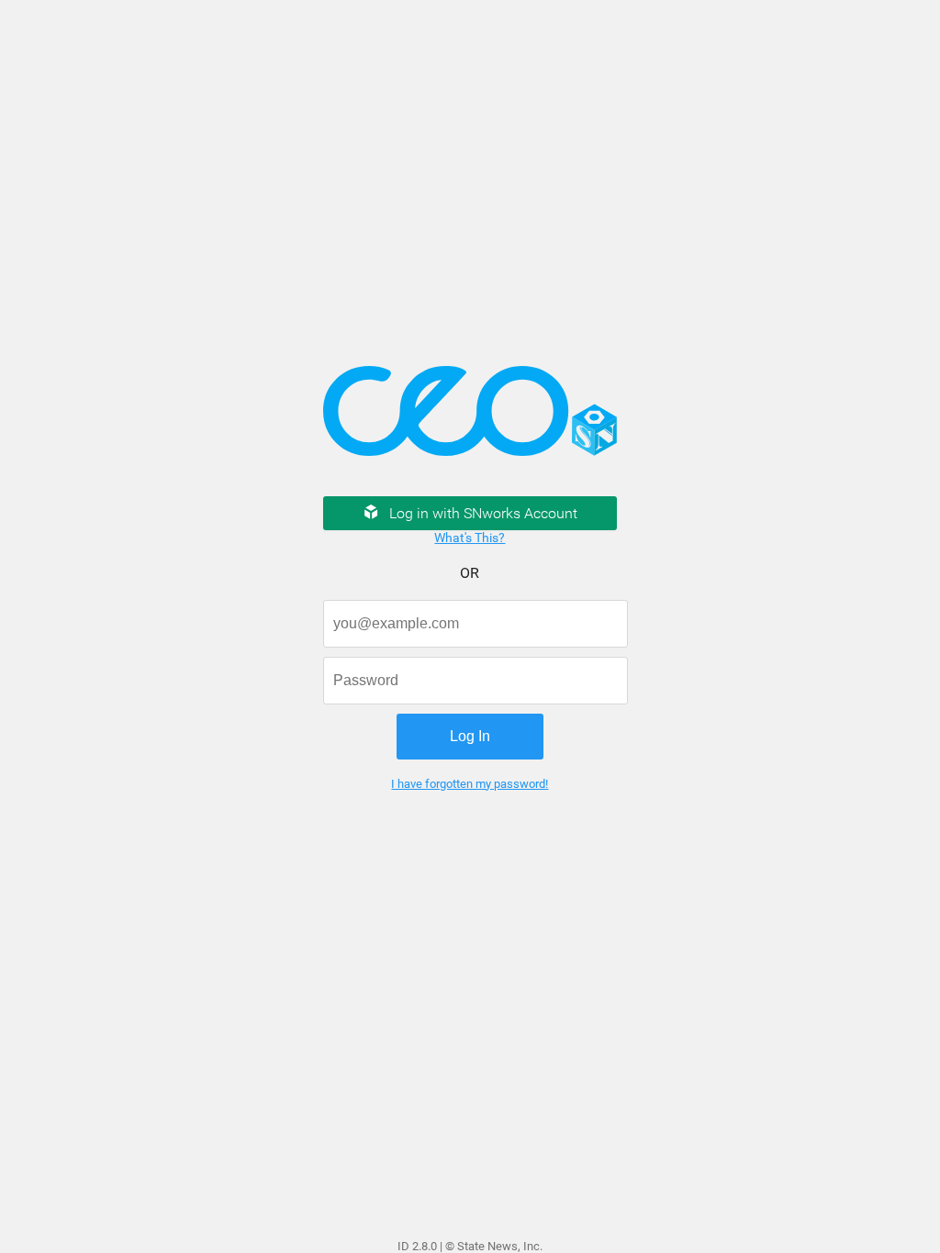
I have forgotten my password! (469, 784)
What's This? (469, 538)
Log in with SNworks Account (483, 513)
